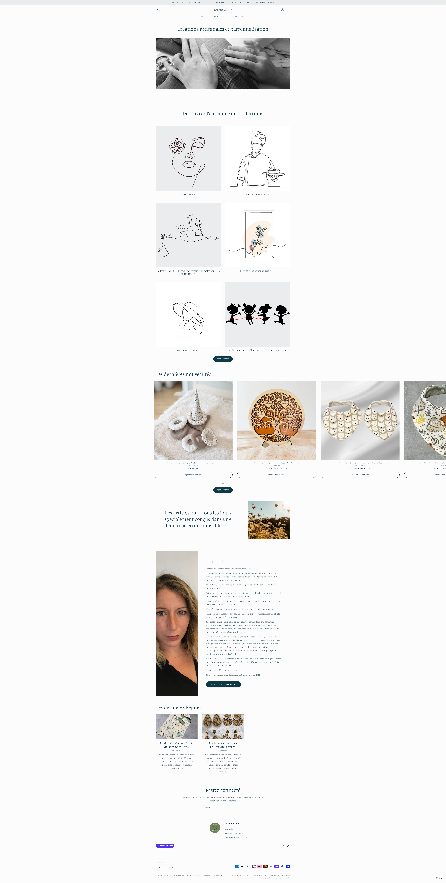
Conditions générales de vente (267, 878)
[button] (158, 9)
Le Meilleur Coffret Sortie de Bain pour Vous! (176, 745)
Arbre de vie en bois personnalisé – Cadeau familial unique (276, 463)
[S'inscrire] (242, 808)
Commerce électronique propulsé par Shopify (187, 875)
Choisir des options (277, 475)
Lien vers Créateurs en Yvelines (224, 684)
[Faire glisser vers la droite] (228, 483)
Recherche (229, 829)
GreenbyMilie (167, 875)
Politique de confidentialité (234, 875)
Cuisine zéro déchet (256, 194)
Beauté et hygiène (187, 194)
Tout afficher (223, 359)
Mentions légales (284, 878)
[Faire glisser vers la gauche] (217, 483)
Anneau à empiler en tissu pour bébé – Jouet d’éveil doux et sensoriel (193, 463)
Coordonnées (286, 875)
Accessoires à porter (187, 350)
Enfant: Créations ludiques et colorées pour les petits (256, 350)
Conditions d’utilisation (254, 875)
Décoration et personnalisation (256, 270)
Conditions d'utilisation (235, 833)
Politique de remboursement (237, 837)
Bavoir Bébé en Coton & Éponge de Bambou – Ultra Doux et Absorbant (360, 463)
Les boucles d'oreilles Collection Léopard (223, 745)
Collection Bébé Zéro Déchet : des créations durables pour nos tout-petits (188, 272)
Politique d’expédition (272, 875)
